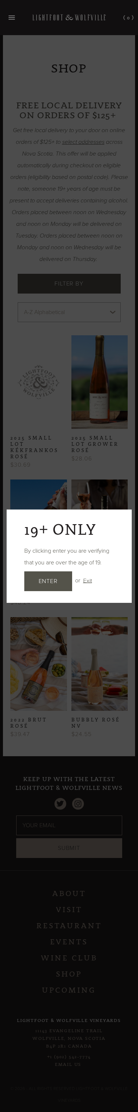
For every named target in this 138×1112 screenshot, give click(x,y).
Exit (87, 580)
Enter (48, 581)
